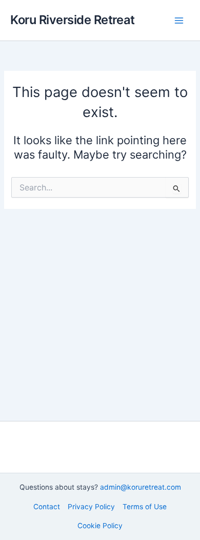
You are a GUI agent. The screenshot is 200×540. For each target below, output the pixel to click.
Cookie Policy (100, 526)
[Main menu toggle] (179, 20)
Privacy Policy (91, 507)
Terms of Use (145, 507)
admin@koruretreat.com (140, 487)
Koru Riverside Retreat (72, 19)
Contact (46, 507)
